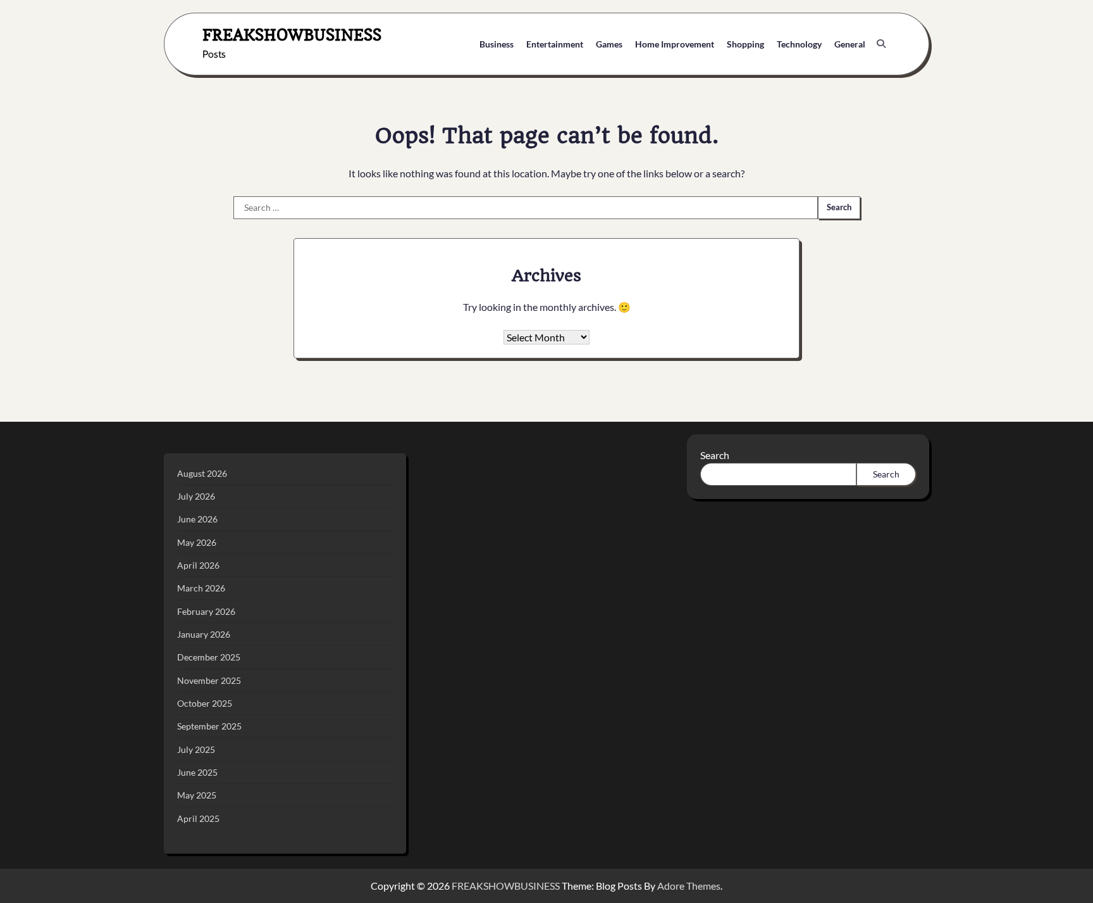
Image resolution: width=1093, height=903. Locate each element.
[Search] (881, 43)
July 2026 (196, 496)
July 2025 (196, 749)
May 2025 (196, 795)
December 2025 (208, 657)
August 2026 (202, 473)
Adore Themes (688, 886)
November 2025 (209, 680)
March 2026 (201, 588)
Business (496, 44)
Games (609, 44)
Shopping (745, 44)
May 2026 (196, 542)
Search (714, 455)
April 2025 (198, 818)
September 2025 (209, 726)
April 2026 (198, 565)
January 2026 (203, 634)
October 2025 (204, 703)
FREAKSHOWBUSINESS (291, 34)
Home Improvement (674, 44)
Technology (799, 44)
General (849, 44)
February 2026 (206, 611)
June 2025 (197, 772)
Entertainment (554, 44)
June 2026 (197, 519)
